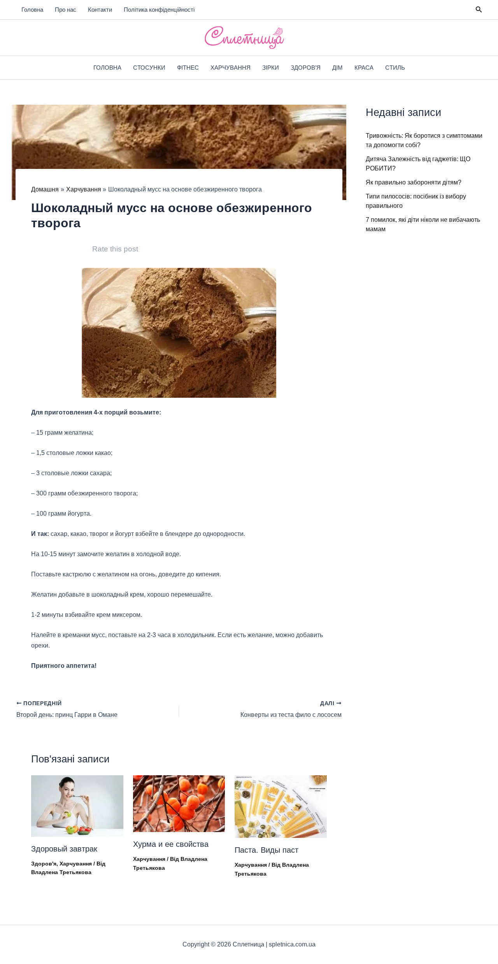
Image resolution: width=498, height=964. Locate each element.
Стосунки (149, 67)
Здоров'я (43, 863)
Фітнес (188, 67)
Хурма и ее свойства (171, 844)
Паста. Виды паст (266, 850)
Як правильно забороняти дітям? (413, 182)
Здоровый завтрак (64, 849)
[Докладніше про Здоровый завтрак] (77, 805)
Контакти (100, 9)
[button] (478, 10)
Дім (337, 67)
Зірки (270, 67)
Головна (32, 9)
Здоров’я (306, 67)
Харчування (230, 67)
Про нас (65, 9)
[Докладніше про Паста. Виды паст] (281, 806)
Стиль (395, 67)
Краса (364, 67)
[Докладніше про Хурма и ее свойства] (179, 803)
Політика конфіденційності (159, 9)
